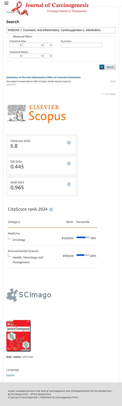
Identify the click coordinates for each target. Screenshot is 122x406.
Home (9, 12)
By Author (66, 41)
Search (110, 67)
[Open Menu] (6, 3)
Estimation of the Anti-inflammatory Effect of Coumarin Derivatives (43, 77)
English (10, 375)
